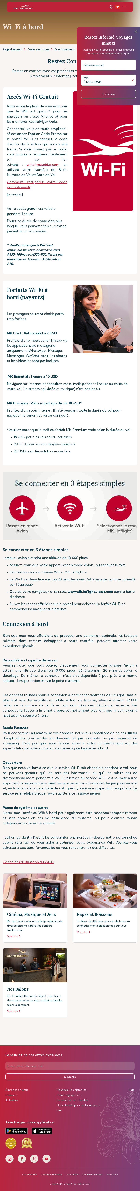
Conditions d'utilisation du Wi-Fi (28, 862)
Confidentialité (29, 1175)
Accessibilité (73, 1175)
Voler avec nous (38, 49)
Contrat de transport (92, 1175)
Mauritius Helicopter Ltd (72, 1089)
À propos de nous (16, 1089)
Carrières (11, 1095)
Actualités (11, 1100)
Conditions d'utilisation (51, 1175)
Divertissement (65, 49)
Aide (132, 1089)
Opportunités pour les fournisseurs (78, 1105)
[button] (117, 7)
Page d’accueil (12, 49)
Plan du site (112, 1175)
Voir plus (12, 936)
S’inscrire (70, 1077)
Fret (59, 1110)
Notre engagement (69, 1095)
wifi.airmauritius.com (43, 164)
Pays (86, 77)
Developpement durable (72, 1100)
